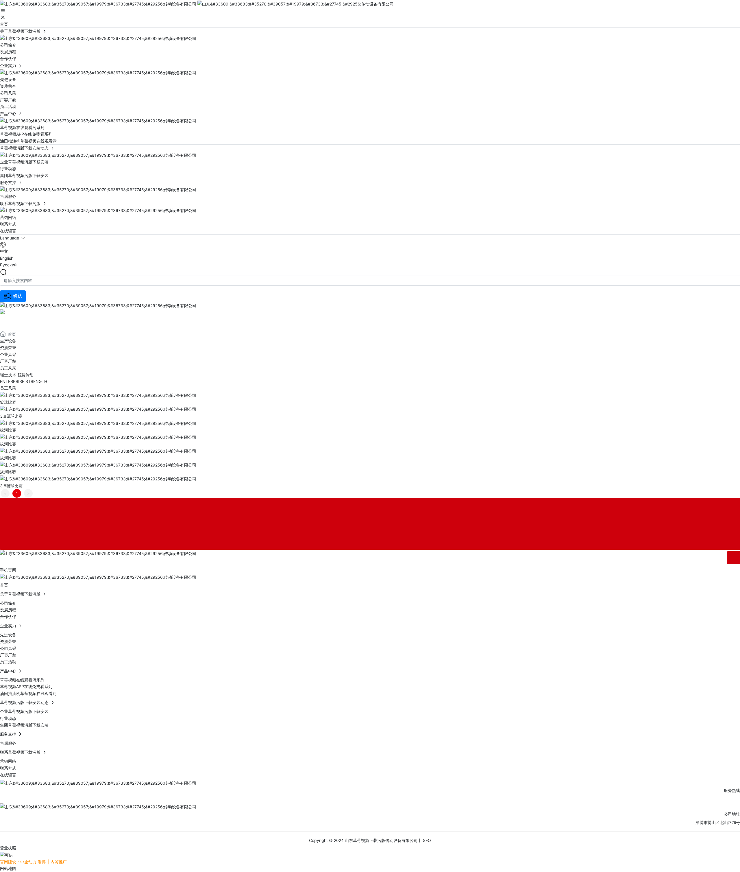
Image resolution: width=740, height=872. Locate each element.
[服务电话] (370, 517)
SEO (426, 840)
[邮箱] (370, 530)
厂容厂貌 (8, 361)
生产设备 (8, 340)
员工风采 (8, 367)
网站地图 (8, 868)
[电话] (370, 504)
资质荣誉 (8, 347)
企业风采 (8, 354)
